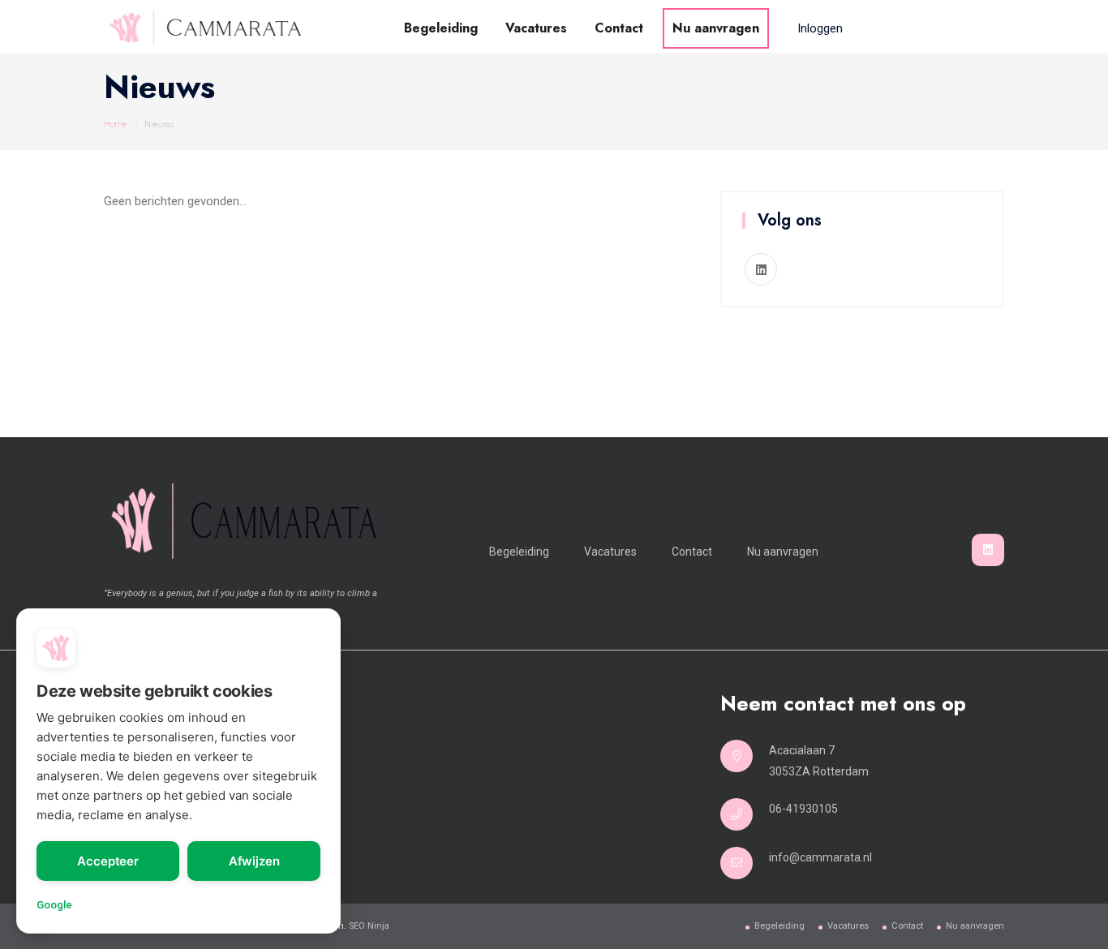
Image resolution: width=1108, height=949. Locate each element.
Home (115, 124)
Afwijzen (254, 861)
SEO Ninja (369, 926)
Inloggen (820, 28)
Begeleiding (441, 28)
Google (54, 905)
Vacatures (536, 28)
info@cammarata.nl (820, 857)
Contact (619, 28)
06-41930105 (803, 808)
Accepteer (108, 861)
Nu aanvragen (715, 28)
